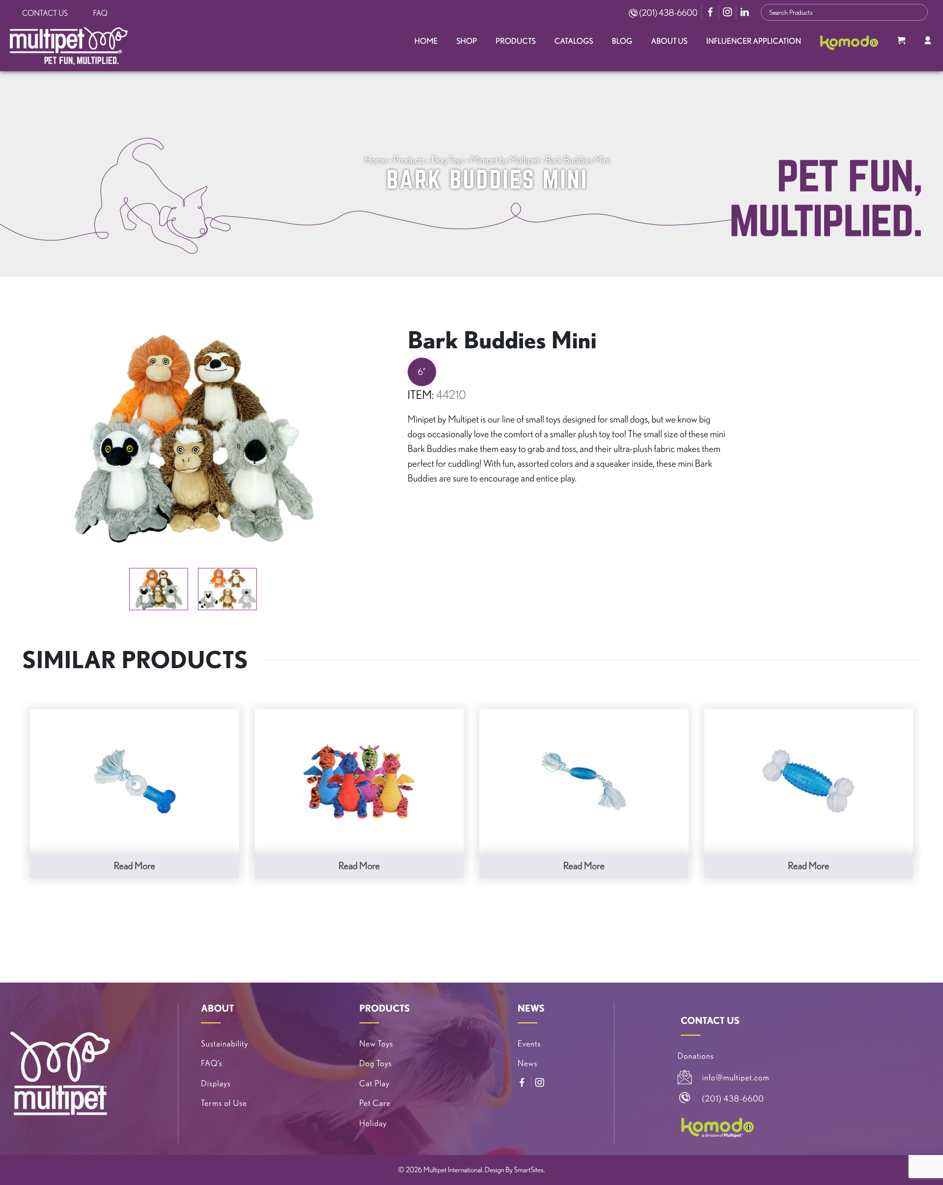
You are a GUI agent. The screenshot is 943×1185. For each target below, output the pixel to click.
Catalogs (574, 41)
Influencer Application (753, 41)
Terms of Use (224, 1103)
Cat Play (375, 1083)
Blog (622, 41)
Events (529, 1043)
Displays (216, 1083)
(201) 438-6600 (667, 13)
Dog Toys (448, 159)
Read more (134, 865)
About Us (669, 41)
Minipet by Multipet (505, 159)
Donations (696, 1056)
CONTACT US (710, 1020)
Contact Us (45, 13)
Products (516, 41)
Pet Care (375, 1103)
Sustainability (224, 1043)
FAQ (100, 13)
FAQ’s (211, 1063)
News (528, 1063)
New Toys (376, 1043)
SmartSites (529, 1169)
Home (426, 41)
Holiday (373, 1123)
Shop (466, 41)
